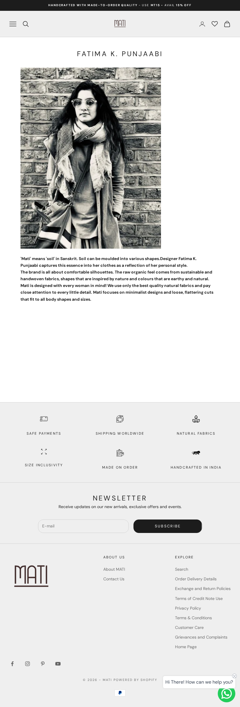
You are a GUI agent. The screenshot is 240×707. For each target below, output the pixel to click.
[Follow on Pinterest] (43, 664)
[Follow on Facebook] (12, 664)
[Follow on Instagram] (27, 664)
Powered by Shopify (135, 680)
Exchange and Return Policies (203, 588)
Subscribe (168, 526)
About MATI (114, 569)
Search (181, 569)
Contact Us (113, 579)
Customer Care (189, 627)
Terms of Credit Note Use (199, 598)
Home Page (186, 646)
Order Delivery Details (196, 579)
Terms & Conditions (193, 617)
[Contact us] (226, 693)
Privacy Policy (188, 608)
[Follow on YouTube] (58, 664)
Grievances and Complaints (201, 637)
